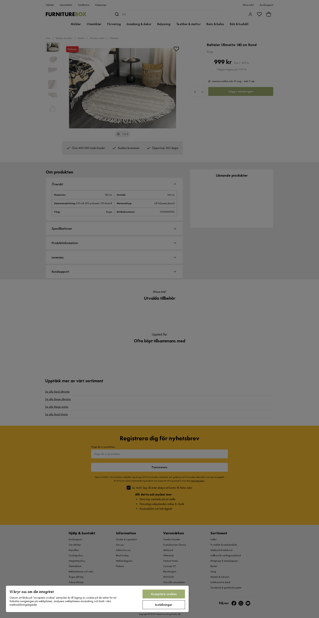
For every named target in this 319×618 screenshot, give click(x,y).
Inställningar (163, 604)
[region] (97, 599)
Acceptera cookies (164, 594)
